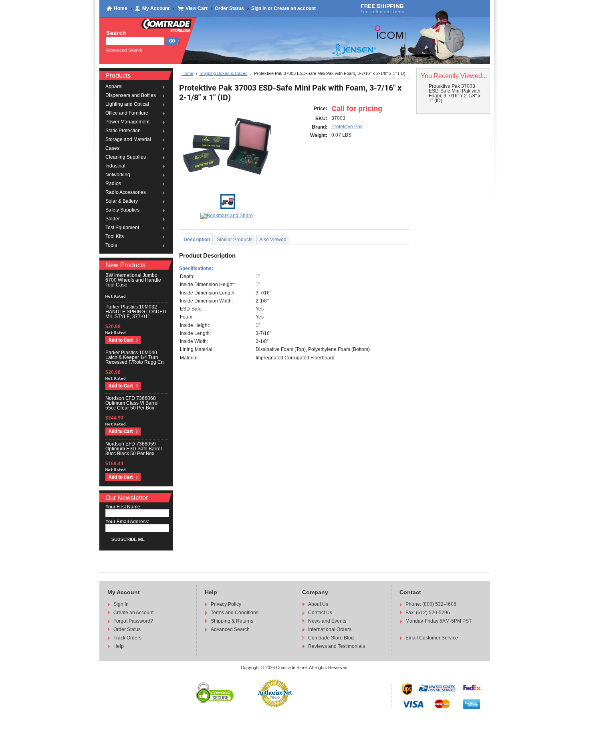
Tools (111, 245)
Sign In (121, 604)
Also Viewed (272, 239)
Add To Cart (123, 340)
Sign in (258, 8)
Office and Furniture (126, 113)
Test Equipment (122, 228)
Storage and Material (128, 140)
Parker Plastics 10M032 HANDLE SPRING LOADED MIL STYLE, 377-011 (135, 311)
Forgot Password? (133, 621)
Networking (117, 175)
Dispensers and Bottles (130, 96)
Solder (112, 219)
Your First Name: (123, 506)
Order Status (229, 8)
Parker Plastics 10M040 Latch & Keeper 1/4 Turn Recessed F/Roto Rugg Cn (134, 357)
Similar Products (234, 239)
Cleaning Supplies (125, 157)
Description (197, 239)
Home (120, 8)
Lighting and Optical (127, 104)
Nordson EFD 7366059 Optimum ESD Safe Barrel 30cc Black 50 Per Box (133, 449)
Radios (113, 184)
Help (118, 646)
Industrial (115, 166)
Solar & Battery (121, 201)
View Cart (197, 8)
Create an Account (133, 612)
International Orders (329, 629)
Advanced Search (230, 629)
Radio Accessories (125, 193)
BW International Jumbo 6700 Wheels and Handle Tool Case (133, 280)
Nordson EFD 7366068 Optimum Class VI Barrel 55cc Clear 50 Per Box (132, 403)
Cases (112, 148)
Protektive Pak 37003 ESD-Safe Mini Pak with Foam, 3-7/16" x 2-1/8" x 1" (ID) (454, 93)
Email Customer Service (431, 638)
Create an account (295, 8)
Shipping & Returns (232, 621)
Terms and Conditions (234, 612)
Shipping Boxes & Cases (224, 73)
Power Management (127, 122)
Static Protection (123, 131)
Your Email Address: (127, 521)
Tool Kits (114, 237)
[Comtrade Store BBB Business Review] (300, 703)
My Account (155, 8)
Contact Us (320, 612)
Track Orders (127, 638)
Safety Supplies (122, 210)
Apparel (114, 87)
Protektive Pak (347, 126)
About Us (318, 604)
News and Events (327, 621)
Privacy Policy (226, 604)
